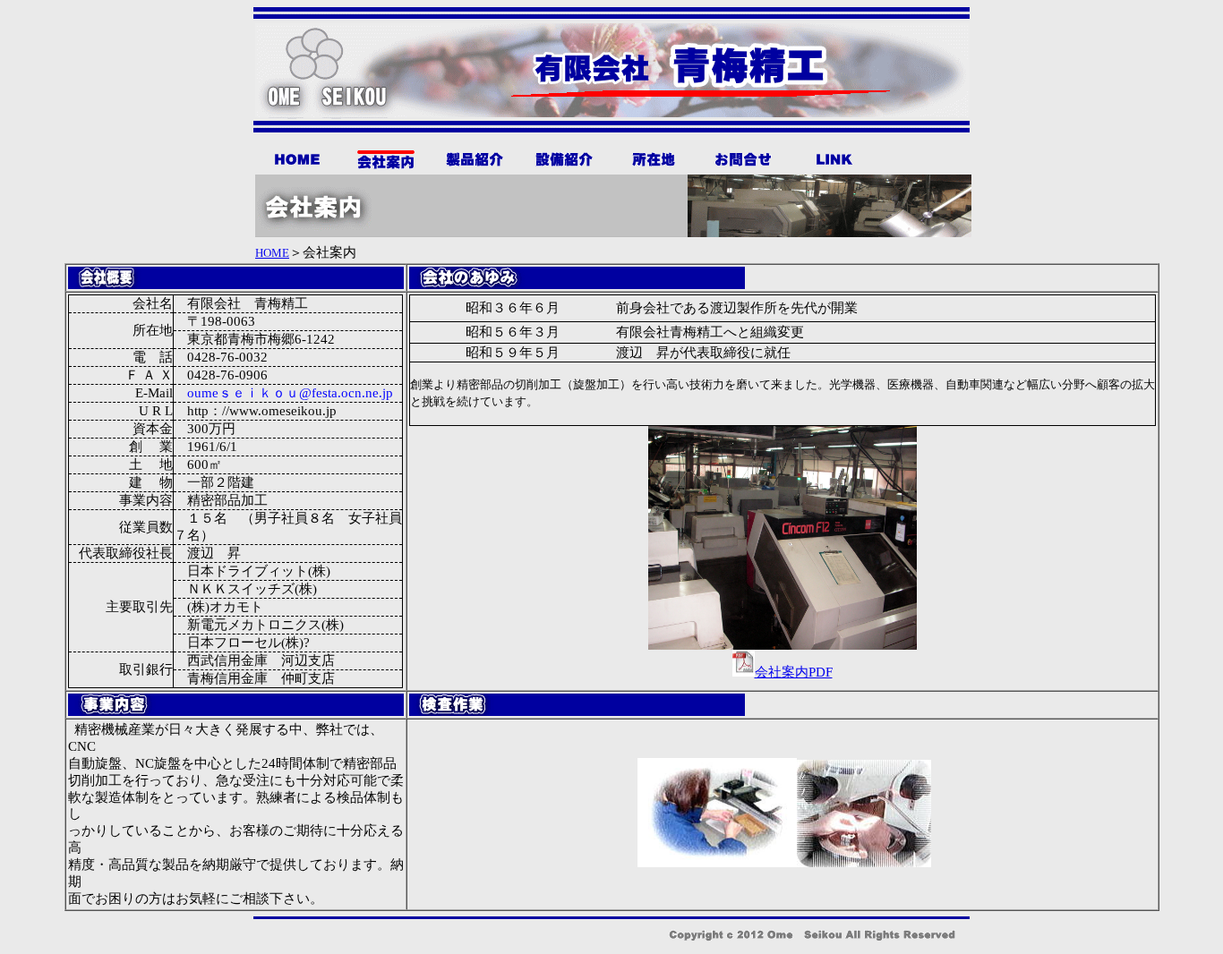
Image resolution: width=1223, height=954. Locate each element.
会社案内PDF (794, 672)
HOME (272, 253)
